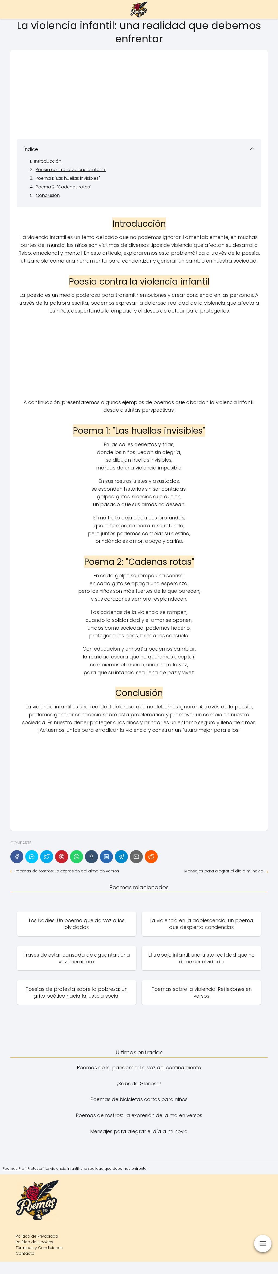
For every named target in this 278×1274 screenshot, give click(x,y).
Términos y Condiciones (39, 1247)
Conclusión (48, 195)
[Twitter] (46, 856)
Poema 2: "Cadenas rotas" (63, 187)
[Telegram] (121, 856)
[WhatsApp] (76, 856)
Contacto (25, 1253)
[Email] (136, 856)
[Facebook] (16, 856)
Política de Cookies (34, 1242)
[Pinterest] (61, 856)
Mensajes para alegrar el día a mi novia (223, 871)
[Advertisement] (139, 94)
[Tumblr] (91, 856)
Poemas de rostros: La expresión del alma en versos (67, 871)
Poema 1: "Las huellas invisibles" (68, 178)
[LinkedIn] (106, 856)
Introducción (47, 161)
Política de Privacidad (37, 1236)
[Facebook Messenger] (31, 856)
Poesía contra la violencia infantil (71, 169)
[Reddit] (151, 856)
